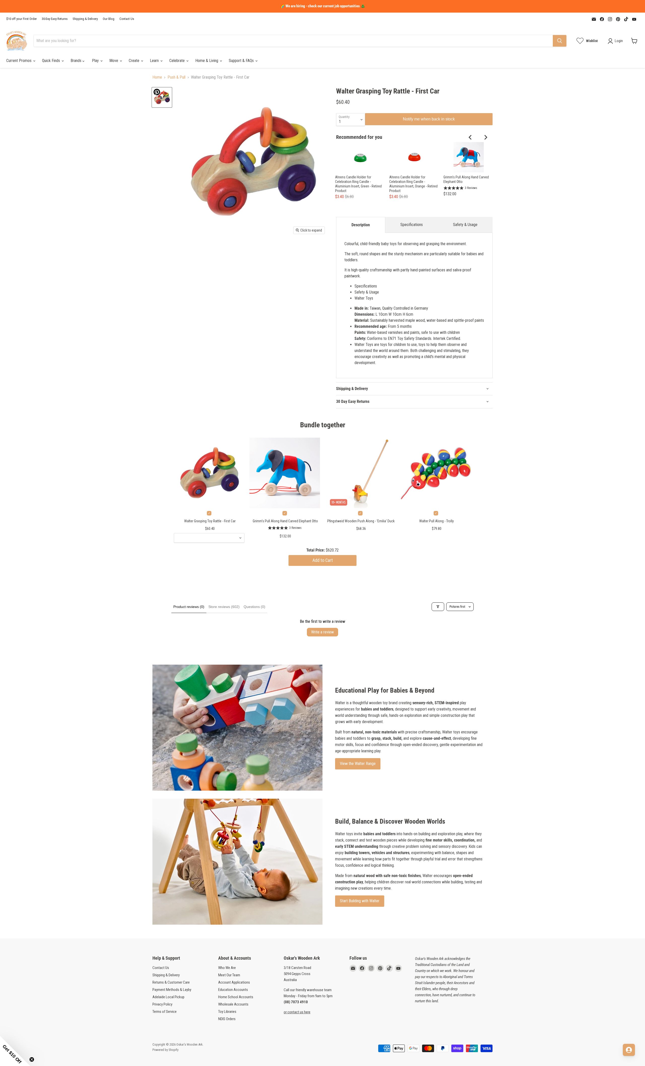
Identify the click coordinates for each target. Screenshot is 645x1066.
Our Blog (108, 19)
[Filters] (438, 606)
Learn (155, 60)
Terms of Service (164, 1011)
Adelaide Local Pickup (168, 997)
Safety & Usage (465, 224)
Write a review (322, 632)
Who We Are (227, 967)
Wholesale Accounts (233, 1004)
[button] (15, 1051)
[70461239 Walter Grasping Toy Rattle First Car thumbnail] (162, 97)
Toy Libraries (227, 1011)
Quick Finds (51, 60)
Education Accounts (233, 989)
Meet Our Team (229, 975)
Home (157, 77)
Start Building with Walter (359, 900)
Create (134, 60)
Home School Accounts (235, 997)
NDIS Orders (227, 1019)
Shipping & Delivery (85, 19)
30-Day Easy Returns (55, 19)
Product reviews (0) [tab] (188, 607)
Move (114, 60)
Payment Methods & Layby (171, 989)
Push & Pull (176, 77)
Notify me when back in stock (429, 119)
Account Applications (234, 982)
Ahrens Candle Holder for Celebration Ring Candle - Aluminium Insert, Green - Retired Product (358, 184)
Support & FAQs (242, 60)
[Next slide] (485, 137)
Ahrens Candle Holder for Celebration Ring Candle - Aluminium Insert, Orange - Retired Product (413, 184)
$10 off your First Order (21, 19)
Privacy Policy (162, 1004)
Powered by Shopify (165, 1050)
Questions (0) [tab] (254, 607)
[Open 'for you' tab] (629, 1050)
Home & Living (207, 60)
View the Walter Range (358, 763)
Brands (76, 60)
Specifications (411, 224)
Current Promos (19, 60)
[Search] (559, 41)
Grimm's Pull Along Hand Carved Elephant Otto (466, 179)
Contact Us (126, 19)
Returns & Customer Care (171, 982)
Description (360, 224)
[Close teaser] (31, 1059)
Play (96, 60)
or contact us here (297, 1012)
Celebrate (177, 60)
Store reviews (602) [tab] (224, 607)
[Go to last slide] (470, 137)
